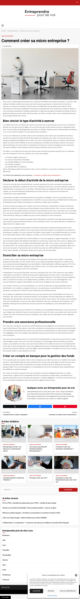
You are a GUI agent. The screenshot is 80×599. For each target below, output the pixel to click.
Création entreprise (7, 36)
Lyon (4, 545)
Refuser (51, 591)
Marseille (5, 550)
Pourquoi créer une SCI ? (40, 465)
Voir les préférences (68, 591)
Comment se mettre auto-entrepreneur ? (47, 175)
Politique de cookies (52, 595)
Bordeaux (6, 535)
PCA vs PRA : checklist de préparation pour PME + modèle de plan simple (29, 503)
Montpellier (6, 555)
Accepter (36, 591)
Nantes (5, 560)
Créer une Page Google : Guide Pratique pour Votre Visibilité (24, 518)
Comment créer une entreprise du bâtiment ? (66, 433)
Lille (3, 540)
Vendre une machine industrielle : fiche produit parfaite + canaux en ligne (29, 508)
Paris (4, 570)
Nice (4, 565)
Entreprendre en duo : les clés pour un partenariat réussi (13, 433)
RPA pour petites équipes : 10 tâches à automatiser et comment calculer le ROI (31, 513)
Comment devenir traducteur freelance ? (13, 465)
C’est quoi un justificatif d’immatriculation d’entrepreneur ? (40, 433)
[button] (76, 575)
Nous (57, 391)
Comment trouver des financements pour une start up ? (66, 465)
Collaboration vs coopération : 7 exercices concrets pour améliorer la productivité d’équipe (35, 523)
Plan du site (5, 587)
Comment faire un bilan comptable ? (15, 413)
